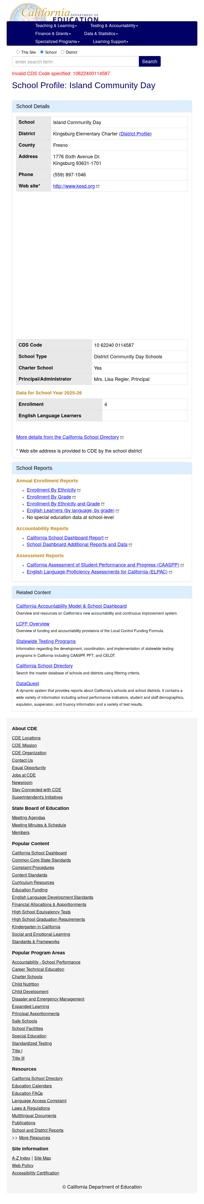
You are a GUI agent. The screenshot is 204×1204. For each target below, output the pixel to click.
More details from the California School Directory (67, 436)
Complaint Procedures (33, 867)
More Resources (34, 1137)
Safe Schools (24, 1021)
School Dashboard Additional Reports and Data (77, 544)
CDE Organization (29, 753)
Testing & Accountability (112, 25)
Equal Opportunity (29, 767)
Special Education (29, 1036)
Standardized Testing (32, 1043)
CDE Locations (26, 738)
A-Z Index (21, 1158)
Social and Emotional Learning (41, 934)
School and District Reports (37, 1130)
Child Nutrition (25, 984)
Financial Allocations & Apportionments (49, 904)
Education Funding (30, 890)
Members (20, 832)
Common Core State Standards (41, 860)
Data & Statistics (99, 33)
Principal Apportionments (36, 1013)
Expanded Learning (30, 1006)
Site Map (42, 1158)
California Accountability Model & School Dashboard (71, 605)
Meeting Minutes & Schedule (39, 825)
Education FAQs (27, 1093)
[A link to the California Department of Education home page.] (53, 13)
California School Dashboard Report (65, 537)
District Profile (135, 133)
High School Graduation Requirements (48, 919)
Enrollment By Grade (49, 496)
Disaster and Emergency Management (48, 999)
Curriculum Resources (33, 882)
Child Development (30, 991)
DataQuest (27, 683)
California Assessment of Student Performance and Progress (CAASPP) (103, 564)
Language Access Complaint (39, 1100)
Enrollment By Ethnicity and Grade (63, 503)
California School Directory (44, 665)
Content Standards (29, 875)
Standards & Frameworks (36, 941)
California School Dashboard (39, 853)
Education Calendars (32, 1086)
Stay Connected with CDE (36, 789)
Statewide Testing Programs (46, 640)
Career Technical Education (38, 969)
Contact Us (22, 760)
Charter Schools (27, 976)
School (51, 52)
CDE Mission (24, 745)
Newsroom (22, 782)
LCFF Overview (32, 623)
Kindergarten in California (36, 927)
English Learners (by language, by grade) (70, 510)
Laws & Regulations (31, 1108)
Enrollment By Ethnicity (51, 489)
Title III (18, 1058)
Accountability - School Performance (46, 962)
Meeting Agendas (28, 817)
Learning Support (109, 41)
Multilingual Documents (34, 1115)
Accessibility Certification (35, 1173)
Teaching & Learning (54, 25)
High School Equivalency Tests (41, 912)
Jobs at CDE (24, 775)
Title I (17, 1051)
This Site (28, 52)
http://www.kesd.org (74, 185)
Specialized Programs (56, 41)
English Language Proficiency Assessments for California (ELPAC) (97, 571)
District (71, 52)
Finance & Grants (51, 33)
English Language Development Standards (52, 897)
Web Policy (22, 1165)
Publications (23, 1123)
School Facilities (27, 1028)
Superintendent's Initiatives (37, 797)
